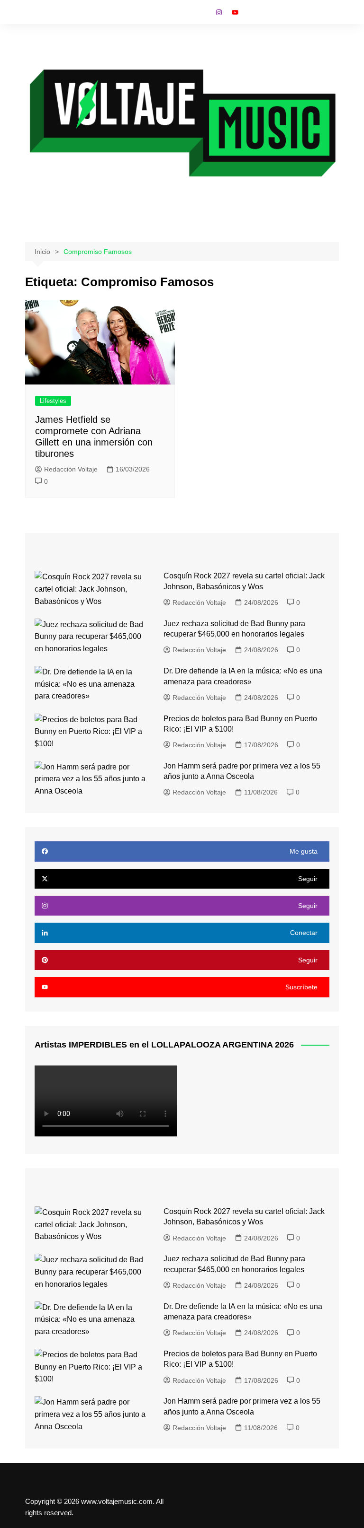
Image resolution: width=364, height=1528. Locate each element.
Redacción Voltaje (71, 469)
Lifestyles (53, 400)
